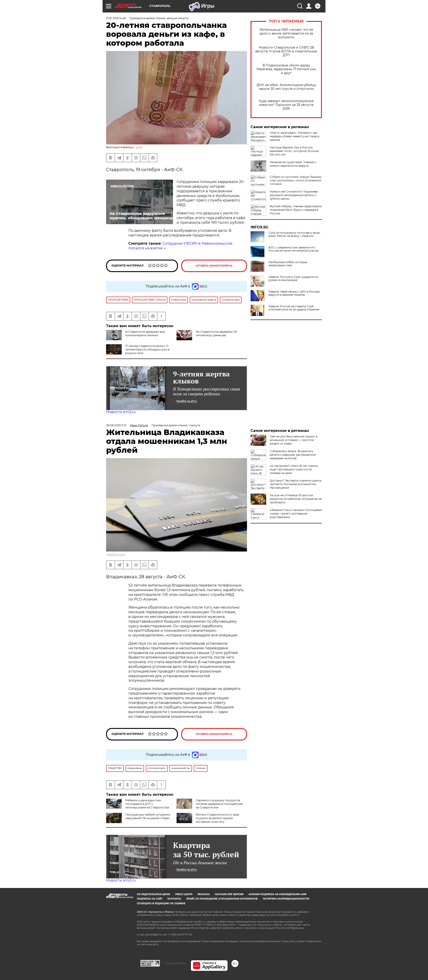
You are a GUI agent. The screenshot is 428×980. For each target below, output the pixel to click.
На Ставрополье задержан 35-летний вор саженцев (217, 333)
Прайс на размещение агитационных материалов (222, 898)
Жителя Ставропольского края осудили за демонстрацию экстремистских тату (217, 818)
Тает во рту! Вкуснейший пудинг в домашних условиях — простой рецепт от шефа (293, 440)
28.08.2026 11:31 (116, 425)
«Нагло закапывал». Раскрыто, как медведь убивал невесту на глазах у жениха (295, 136)
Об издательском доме (153, 894)
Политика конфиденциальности (286, 898)
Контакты (174, 898)
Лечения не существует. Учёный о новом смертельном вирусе (293, 163)
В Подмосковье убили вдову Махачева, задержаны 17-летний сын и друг (286, 69)
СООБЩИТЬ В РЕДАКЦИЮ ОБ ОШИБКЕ (161, 903)
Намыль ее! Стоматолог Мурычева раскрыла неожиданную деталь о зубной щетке (294, 195)
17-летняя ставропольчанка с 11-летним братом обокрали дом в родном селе (147, 349)
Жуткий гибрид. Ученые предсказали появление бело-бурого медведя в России (296, 210)
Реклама (204, 894)
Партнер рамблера (175, 963)
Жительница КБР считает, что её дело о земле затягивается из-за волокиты (286, 33)
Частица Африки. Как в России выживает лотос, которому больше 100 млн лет (294, 151)
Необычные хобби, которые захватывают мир (287, 264)
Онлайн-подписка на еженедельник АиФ (278, 894)
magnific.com (115, 554)
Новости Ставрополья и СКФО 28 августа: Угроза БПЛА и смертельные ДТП (286, 51)
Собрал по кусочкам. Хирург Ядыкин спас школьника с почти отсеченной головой (295, 180)
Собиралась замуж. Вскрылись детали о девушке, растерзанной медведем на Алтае (293, 454)
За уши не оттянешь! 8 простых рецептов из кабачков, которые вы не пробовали (296, 499)
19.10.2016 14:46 (116, 18)
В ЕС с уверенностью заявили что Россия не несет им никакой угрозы (293, 249)
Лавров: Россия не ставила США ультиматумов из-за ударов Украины (293, 308)
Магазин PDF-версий (229, 894)
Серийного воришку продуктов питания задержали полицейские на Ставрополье (219, 804)
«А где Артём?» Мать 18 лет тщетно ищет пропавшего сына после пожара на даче (294, 469)
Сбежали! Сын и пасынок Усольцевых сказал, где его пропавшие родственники (296, 513)
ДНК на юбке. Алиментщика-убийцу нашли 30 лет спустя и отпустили (286, 87)
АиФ (139, 147)
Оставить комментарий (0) (214, 265)
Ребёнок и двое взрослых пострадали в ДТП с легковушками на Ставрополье (147, 804)
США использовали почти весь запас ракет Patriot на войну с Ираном (294, 234)
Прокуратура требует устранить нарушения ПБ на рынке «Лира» (147, 816)
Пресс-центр (183, 894)
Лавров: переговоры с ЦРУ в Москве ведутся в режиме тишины (293, 293)
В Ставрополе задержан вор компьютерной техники (145, 333)
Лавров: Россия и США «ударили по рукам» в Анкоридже (293, 278)
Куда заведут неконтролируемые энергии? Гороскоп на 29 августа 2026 (286, 105)
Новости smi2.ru (121, 412)
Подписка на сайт (149, 898)
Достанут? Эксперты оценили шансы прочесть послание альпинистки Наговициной (295, 484)
